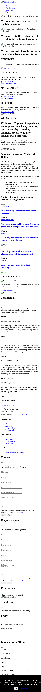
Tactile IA (25, 415)
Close (9, 515)
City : (3, 666)
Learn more (18, 512)
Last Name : (5, 658)
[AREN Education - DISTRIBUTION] (8, 68)
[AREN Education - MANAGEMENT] (8, 83)
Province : (4, 671)
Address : (4, 662)
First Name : (5, 654)
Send (3, 515)
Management (10, 441)
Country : (4, 675)
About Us (9, 10)
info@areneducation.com (14, 452)
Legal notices (10, 428)
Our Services (10, 8)
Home (7, 6)
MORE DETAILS (7, 81)
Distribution (9, 439)
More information (7, 291)
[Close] (2, 462)
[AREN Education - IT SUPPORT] (7, 98)
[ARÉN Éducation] (8, 2)
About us (8, 426)
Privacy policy (10, 430)
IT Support (9, 443)
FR (6, 12)
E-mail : (4, 649)
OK (16, 688)
